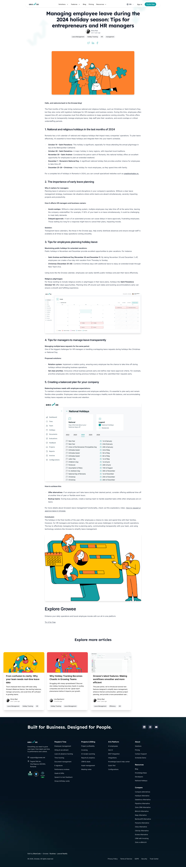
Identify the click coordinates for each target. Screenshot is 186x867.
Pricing (137, 750)
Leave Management (78, 37)
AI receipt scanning (88, 754)
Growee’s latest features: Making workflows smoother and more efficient (110, 679)
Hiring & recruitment (61, 750)
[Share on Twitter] (88, 43)
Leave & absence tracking (63, 754)
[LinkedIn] (144, 727)
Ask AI (110, 750)
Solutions (138, 746)
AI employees (113, 746)
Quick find (111, 765)
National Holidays (141, 780)
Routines (53, 853)
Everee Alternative (141, 834)
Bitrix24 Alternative (142, 811)
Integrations (112, 758)
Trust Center (154, 859)
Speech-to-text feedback (63, 777)
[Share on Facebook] (97, 43)
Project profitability (88, 746)
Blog (136, 769)
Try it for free (50, 622)
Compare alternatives (142, 792)
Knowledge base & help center (119, 761)
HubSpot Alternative (142, 796)
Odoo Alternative (141, 827)
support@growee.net (37, 757)
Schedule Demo (140, 758)
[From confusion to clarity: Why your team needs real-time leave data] (23, 662)
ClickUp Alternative (142, 831)
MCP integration (114, 754)
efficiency (113, 706)
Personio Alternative (142, 823)
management (110, 37)
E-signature (58, 765)
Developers (139, 777)
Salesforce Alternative (142, 799)
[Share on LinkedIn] (93, 43)
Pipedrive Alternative (142, 803)
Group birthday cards (62, 781)
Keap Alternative (141, 815)
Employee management (62, 746)
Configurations (113, 769)
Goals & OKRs (59, 773)
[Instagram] (150, 727)
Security (144, 859)
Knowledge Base (141, 773)
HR (102, 37)
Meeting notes (86, 769)
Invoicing (84, 750)
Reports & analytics (88, 758)
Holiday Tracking (92, 37)
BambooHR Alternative (143, 819)
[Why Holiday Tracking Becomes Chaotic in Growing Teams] (67, 662)
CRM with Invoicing (142, 838)
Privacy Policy (113, 859)
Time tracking (59, 758)
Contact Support (141, 754)
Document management (62, 761)
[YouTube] (156, 727)
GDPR (137, 859)
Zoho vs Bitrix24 (140, 842)
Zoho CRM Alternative (142, 807)
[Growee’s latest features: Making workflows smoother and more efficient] (110, 662)
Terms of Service (126, 859)
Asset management (88, 765)
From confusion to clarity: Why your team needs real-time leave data (22, 679)
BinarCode (37, 853)
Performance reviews (61, 769)
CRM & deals (85, 761)
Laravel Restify (62, 853)
